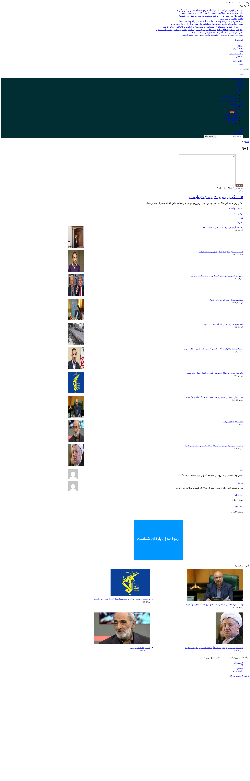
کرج (235, 93)
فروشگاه (236, 112)
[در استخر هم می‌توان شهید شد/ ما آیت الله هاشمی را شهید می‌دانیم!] (76, 465)
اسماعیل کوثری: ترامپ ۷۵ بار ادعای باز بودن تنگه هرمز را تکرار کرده (210, 10)
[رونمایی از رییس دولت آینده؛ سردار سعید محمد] (76, 247)
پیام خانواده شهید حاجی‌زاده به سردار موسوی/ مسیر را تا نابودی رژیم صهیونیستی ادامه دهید (199, 29)
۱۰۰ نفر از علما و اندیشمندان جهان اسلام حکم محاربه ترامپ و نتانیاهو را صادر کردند (203, 27)
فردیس (233, 98)
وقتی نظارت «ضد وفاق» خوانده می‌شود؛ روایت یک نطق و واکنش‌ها (211, 16)
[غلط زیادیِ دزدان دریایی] (76, 441)
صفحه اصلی (237, 79)
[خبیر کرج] (243, 69)
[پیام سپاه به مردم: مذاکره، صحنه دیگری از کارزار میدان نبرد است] (76, 392)
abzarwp (239, 495)
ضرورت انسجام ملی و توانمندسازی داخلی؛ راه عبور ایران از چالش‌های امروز (206, 24)
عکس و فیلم (237, 104)
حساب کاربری (230, 117)
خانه (247, 141)
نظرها (240, 222)
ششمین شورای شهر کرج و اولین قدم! (226, 300)
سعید (240, 482)
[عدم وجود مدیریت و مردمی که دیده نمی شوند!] (76, 344)
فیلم (235, 109)
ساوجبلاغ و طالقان (228, 101)
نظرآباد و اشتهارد (229, 95)
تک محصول (231, 120)
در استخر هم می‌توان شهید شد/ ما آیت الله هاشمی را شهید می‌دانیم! (211, 21)
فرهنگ (240, 87)
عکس (234, 106)
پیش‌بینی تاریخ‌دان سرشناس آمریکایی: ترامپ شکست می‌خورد (216, 276)
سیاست (239, 82)
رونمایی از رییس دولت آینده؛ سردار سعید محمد (223, 227)
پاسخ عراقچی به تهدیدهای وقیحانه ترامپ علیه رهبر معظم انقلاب (212, 35)
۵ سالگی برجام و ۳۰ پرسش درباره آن (216, 197)
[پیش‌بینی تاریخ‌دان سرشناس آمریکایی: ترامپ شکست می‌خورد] (76, 295)
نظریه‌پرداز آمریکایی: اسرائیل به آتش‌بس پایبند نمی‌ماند (217, 32)
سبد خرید (232, 123)
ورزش (240, 84)
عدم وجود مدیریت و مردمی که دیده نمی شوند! (223, 324)
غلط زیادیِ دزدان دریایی (231, 18)
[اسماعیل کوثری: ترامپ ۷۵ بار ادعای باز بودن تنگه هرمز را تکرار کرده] (76, 368)
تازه (241, 218)
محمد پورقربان (236, 188)
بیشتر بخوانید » (236, 208)
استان (240, 90)
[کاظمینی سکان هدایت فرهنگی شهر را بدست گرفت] (76, 271)
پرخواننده (238, 213)
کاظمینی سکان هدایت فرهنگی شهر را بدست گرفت (221, 251)
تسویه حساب (231, 115)
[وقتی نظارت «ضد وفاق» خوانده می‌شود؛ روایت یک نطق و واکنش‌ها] (76, 417)
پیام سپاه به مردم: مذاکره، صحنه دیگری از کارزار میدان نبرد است (212, 13)
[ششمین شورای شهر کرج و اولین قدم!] (76, 319)
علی (241, 470)
